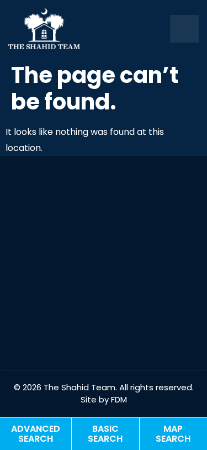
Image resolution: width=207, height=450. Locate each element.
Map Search (173, 433)
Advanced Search (35, 433)
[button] (184, 29)
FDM (119, 399)
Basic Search (105, 433)
